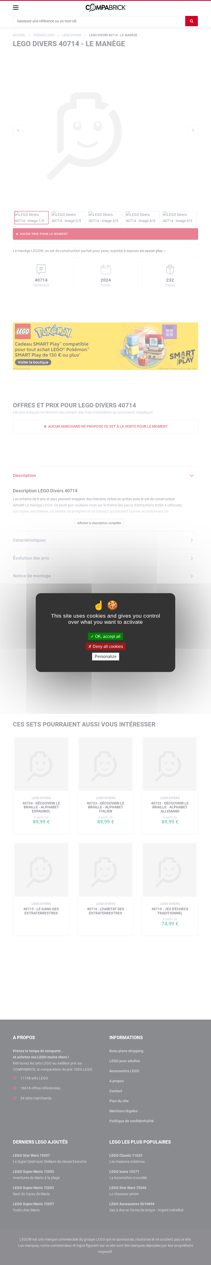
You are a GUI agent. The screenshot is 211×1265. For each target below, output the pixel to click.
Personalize (106, 656)
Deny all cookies (107, 646)
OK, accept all (107, 636)
